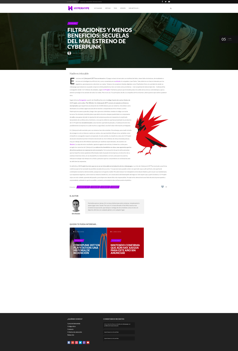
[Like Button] (162, 186)
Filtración (95, 187)
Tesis (115, 8)
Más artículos (133, 8)
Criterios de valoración (74, 332)
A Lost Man (116, 332)
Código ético (71, 326)
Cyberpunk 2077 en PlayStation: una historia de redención (86, 249)
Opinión (123, 8)
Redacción (70, 335)
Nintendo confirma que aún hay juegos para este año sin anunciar (125, 249)
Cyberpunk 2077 (83, 187)
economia (114, 187)
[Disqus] (107, 285)
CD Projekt (106, 90)
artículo (117, 81)
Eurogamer (82, 100)
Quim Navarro (107, 332)
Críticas (108, 8)
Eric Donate (79, 53)
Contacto (70, 329)
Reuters (72, 144)
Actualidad (98, 8)
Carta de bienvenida (73, 323)
